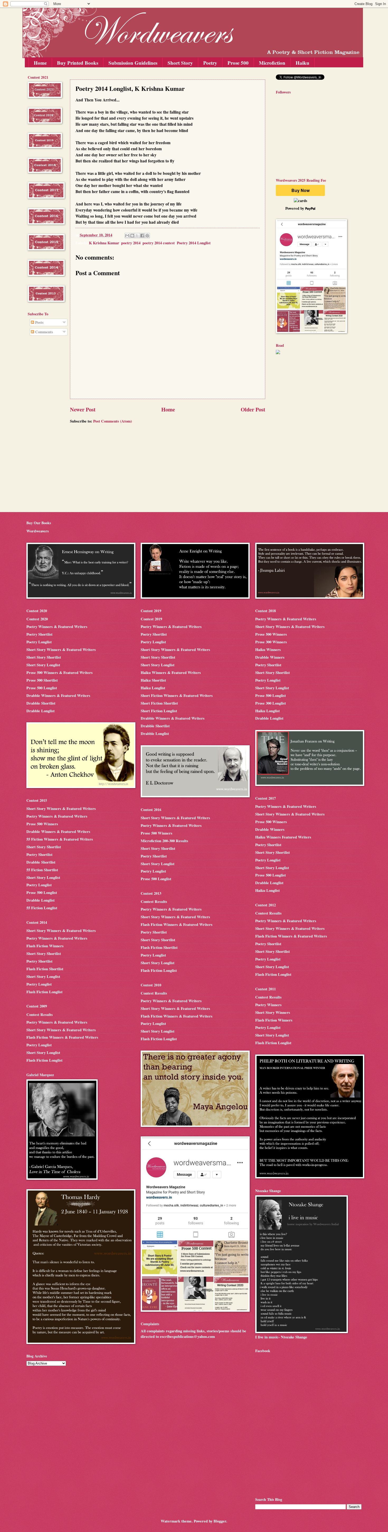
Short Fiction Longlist (159, 711)
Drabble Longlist (40, 711)
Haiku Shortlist (153, 680)
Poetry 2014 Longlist (194, 243)
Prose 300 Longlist (270, 703)
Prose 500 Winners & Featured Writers (59, 672)
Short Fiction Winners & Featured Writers (177, 695)
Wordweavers (37, 531)
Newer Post (83, 409)
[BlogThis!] (132, 235)
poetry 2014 (130, 243)
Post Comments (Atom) (112, 421)
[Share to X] (137, 235)
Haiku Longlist (153, 688)
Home (40, 62)
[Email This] (127, 235)
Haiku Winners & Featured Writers (171, 672)
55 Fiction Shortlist (42, 870)
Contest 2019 (151, 619)
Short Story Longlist (43, 665)
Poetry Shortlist (39, 634)
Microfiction (272, 62)
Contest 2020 (37, 619)
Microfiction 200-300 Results (164, 841)
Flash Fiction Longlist (44, 992)
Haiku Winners (268, 649)
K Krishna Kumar (104, 243)
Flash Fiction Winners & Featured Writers (62, 1037)
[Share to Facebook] (142, 235)
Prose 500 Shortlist (42, 680)
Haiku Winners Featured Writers (283, 837)
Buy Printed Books (77, 62)
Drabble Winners (270, 657)
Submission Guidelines (132, 62)
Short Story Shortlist (43, 657)
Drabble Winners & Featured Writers (58, 695)
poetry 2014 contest (159, 243)
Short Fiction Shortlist (159, 703)
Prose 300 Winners (271, 642)
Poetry (210, 62)
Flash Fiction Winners (45, 946)
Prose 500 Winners (42, 824)
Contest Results (39, 1014)
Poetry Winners (268, 1005)
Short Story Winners (272, 1012)
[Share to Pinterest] (147, 235)
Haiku (302, 62)
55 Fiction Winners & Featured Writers (59, 839)
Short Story (180, 62)
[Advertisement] (43, 425)
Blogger (220, 1521)
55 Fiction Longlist (41, 908)
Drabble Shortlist (40, 703)
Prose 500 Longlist (41, 688)
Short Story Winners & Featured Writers (61, 649)
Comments (43, 332)
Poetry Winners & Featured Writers (56, 626)
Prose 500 (238, 62)
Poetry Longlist (39, 642)
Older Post (253, 409)
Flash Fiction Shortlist (44, 969)
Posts (39, 322)
